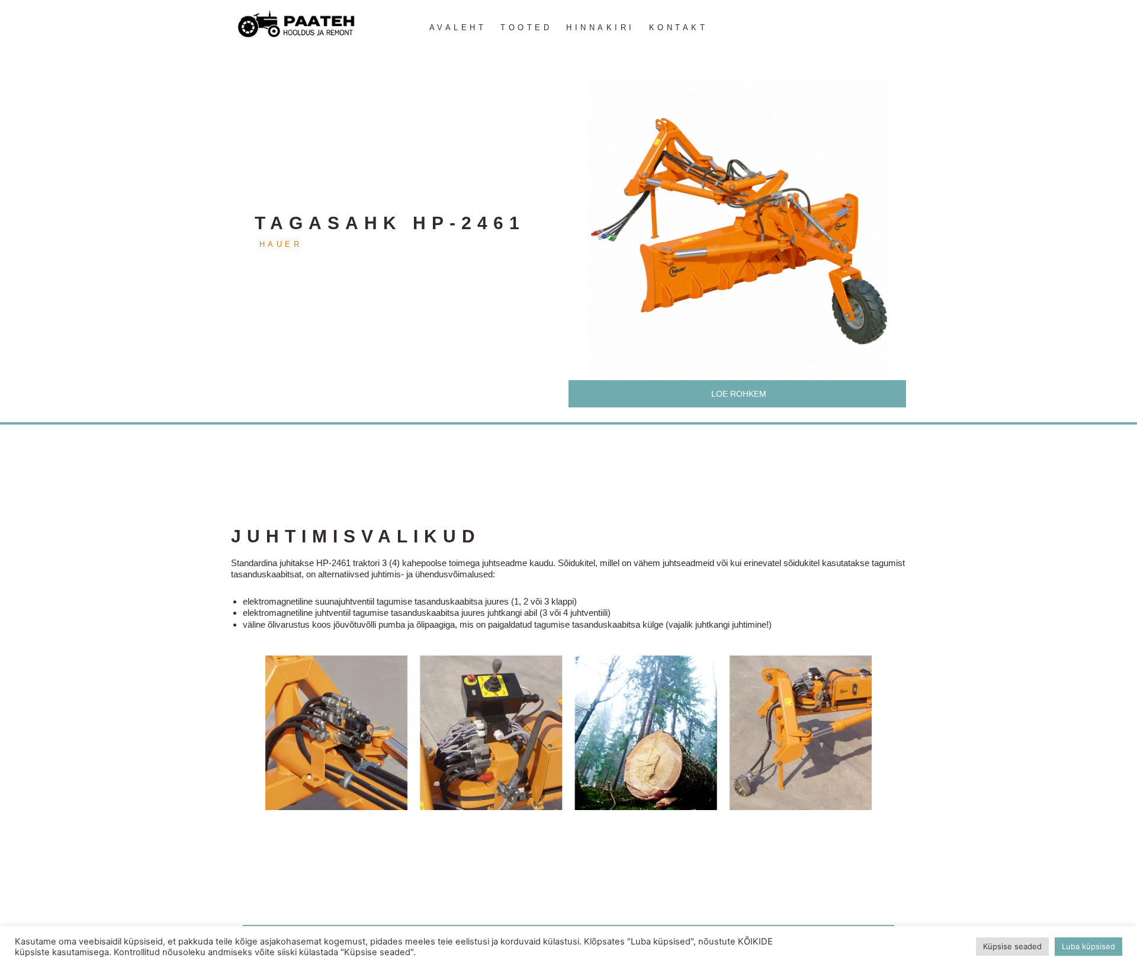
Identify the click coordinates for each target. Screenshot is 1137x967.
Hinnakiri (600, 27)
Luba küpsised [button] (1088, 946)
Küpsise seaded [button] (1012, 946)
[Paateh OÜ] (296, 24)
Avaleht (458, 27)
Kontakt (678, 27)
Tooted (526, 27)
